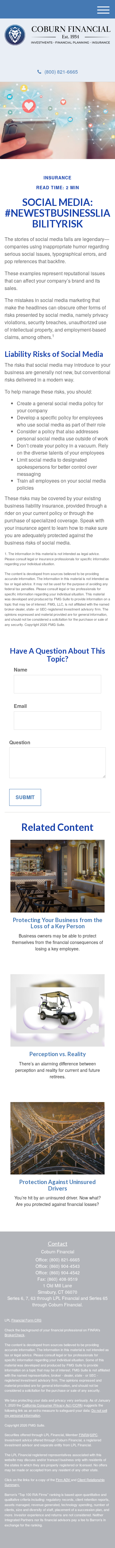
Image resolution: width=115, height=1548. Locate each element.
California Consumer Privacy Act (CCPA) (52, 1405)
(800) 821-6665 (61, 71)
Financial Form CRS (26, 1319)
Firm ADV (63, 1479)
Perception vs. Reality (57, 1054)
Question (19, 742)
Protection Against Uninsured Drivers (57, 1185)
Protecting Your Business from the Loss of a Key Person (57, 923)
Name (20, 669)
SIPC (94, 1434)
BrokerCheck (15, 1334)
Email (20, 706)
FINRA (84, 1434)
